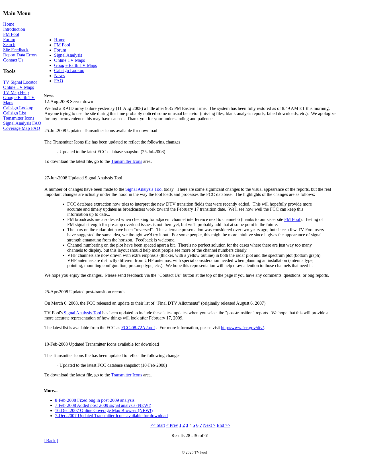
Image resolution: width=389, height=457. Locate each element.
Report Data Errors (20, 54)
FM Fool (11, 34)
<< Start (157, 425)
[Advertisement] (147, 18)
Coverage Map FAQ (21, 128)
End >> (223, 425)
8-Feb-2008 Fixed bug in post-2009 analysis (94, 400)
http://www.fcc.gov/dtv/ (242, 327)
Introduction (14, 29)
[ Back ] (51, 440)
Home (8, 24)
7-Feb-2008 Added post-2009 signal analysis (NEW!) (103, 405)
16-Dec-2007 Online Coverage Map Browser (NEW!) (104, 410)
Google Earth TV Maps (75, 65)
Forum (9, 39)
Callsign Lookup (18, 107)
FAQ (58, 80)
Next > (209, 425)
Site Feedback (15, 49)
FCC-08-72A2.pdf (138, 327)
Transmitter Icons (18, 118)
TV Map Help (16, 92)
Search (9, 44)
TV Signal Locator (20, 82)
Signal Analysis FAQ (22, 123)
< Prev (172, 425)
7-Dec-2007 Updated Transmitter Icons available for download (111, 415)
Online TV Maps (18, 87)
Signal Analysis (68, 55)
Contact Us (13, 60)
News (59, 75)
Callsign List (14, 112)
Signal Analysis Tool (144, 189)
